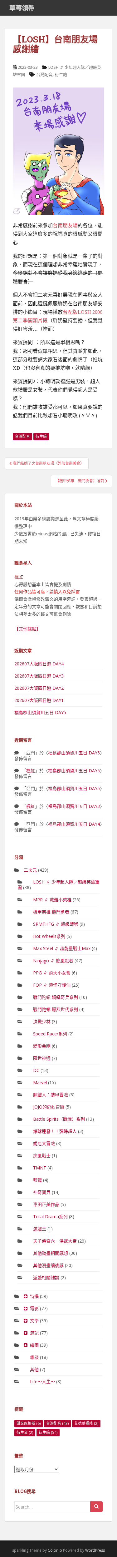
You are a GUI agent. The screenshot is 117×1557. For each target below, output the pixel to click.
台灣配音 (44, 74)
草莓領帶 (21, 8)
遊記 (34, 1333)
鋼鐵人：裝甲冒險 (50, 1095)
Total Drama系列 (50, 1216)
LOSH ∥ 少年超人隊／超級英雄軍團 (58, 884)
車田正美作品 (46, 1204)
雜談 (34, 1357)
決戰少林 (42, 1021)
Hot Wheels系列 (49, 936)
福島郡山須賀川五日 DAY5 (40, 712)
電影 (34, 1308)
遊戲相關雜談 (46, 1277)
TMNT (39, 1168)
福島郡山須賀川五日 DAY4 (74, 824)
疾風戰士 (42, 1156)
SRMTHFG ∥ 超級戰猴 (55, 924)
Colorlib (55, 1550)
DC (36, 1070)
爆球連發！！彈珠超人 (55, 1131)
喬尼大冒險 (44, 1143)
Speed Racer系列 (50, 1034)
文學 (34, 1321)
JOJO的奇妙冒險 (48, 1107)
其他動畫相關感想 (50, 1253)
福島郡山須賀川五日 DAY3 (74, 806)
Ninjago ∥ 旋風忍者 (53, 961)
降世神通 (42, 1058)
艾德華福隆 (86, 1423)
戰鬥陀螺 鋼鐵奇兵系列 (55, 997)
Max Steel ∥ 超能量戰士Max (61, 948)
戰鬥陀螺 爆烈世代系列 (55, 1009)
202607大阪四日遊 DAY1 (39, 700)
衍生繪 (61, 74)
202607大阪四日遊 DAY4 (39, 664)
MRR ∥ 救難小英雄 (52, 900)
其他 (34, 1369)
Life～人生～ (42, 1381)
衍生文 (25, 1432)
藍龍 (37, 1180)
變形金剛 (42, 1046)
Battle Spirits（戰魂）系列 (59, 1119)
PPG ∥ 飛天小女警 (52, 973)
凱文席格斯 (29, 1423)
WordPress (95, 1550)
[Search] (96, 1506)
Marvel (40, 1082)
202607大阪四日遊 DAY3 (39, 676)
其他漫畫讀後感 (48, 1265)
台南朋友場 (65, 225)
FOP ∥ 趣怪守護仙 (52, 985)
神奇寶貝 (42, 1192)
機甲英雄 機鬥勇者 (51, 912)
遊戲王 (39, 1229)
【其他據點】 (27, 629)
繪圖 (34, 1345)
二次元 (30, 870)
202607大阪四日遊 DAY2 (39, 688)
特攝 (34, 1296)
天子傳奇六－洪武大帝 (55, 1241)
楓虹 (30, 770)
